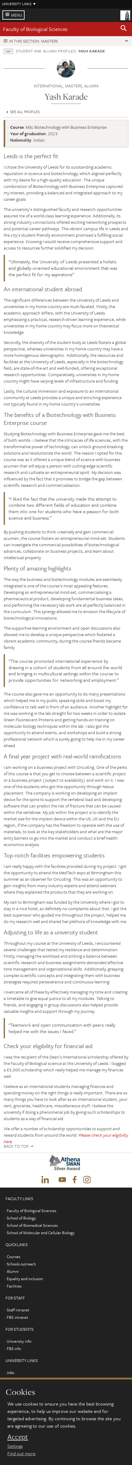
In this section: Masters (33, 41)
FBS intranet (17, 1317)
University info (19, 1341)
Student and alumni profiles (46, 51)
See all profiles (24, 111)
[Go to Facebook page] (74, 1180)
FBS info (14, 1348)
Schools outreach (21, 1264)
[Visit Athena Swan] (66, 1164)
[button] (123, 29)
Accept (17, 1436)
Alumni (13, 1271)
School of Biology (21, 1218)
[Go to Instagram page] (87, 1180)
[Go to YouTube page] (62, 1180)
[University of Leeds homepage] (125, 14)
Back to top (16, 1146)
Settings (15, 1446)
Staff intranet (18, 1310)
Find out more (21, 1453)
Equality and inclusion (25, 1279)
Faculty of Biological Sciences (35, 29)
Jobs (10, 1372)
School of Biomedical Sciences (32, 1225)
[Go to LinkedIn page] (45, 1180)
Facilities (14, 1286)
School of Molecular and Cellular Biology (41, 1233)
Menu (16, 15)
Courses (13, 1256)
